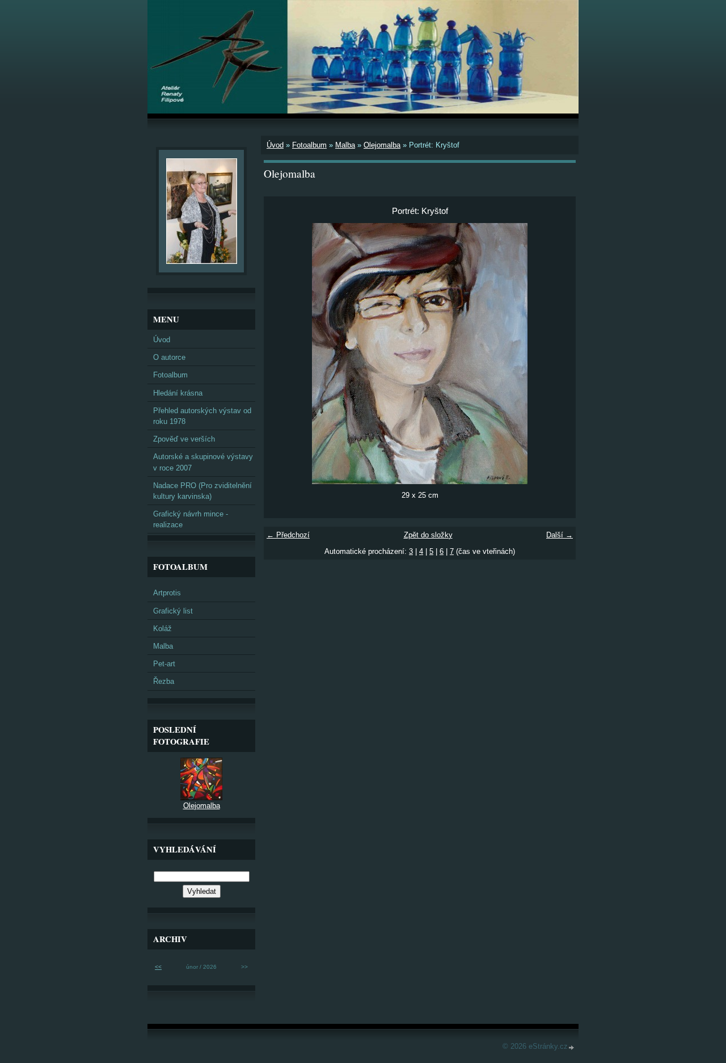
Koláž (162, 628)
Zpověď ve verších (184, 439)
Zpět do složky (428, 535)
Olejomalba (382, 145)
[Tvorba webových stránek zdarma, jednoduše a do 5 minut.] (572, 1047)
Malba (345, 145)
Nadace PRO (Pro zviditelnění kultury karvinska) (202, 491)
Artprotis (167, 593)
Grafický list (173, 611)
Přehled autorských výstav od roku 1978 (202, 416)
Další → (559, 535)
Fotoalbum (309, 145)
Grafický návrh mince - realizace (190, 519)
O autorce (169, 357)
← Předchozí (288, 535)
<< (158, 967)
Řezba (163, 681)
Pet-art (164, 663)
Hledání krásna (177, 393)
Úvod (275, 145)
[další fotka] (557, 353)
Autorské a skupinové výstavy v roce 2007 (203, 462)
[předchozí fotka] (282, 353)
